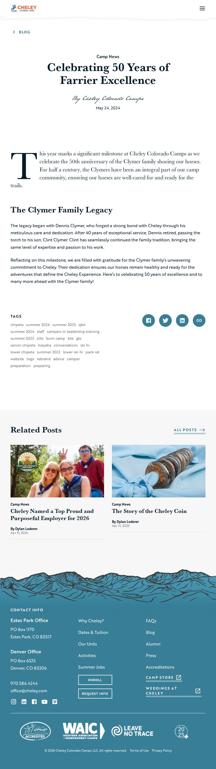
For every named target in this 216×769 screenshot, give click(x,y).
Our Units (87, 644)
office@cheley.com (29, 690)
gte (78, 338)
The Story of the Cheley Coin (150, 511)
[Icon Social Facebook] (34, 702)
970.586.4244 (24, 683)
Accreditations (160, 667)
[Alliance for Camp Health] (181, 731)
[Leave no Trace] (132, 731)
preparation (21, 366)
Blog (150, 632)
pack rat (92, 352)
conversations (66, 345)
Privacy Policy (162, 750)
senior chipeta (23, 345)
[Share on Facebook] (148, 320)
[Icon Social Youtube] (44, 702)
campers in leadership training (73, 331)
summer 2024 (22, 331)
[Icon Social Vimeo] (55, 702)
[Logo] (24, 7)
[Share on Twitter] (165, 320)
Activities (87, 655)
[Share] (199, 320)
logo (30, 359)
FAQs (151, 621)
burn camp (55, 338)
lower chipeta (22, 352)
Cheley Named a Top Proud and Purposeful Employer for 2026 (52, 514)
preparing (41, 366)
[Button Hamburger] (202, 8)
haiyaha (44, 345)
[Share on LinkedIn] (182, 320)
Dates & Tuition (93, 632)
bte (70, 338)
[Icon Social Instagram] (14, 702)
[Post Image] (57, 471)
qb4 (81, 325)
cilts (40, 338)
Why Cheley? (91, 621)
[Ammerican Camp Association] (35, 731)
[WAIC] (84, 731)
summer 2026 (38, 325)
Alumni (153, 644)
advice (58, 359)
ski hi (85, 345)
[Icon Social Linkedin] (24, 702)
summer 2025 (64, 325)
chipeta (17, 325)
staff (40, 331)
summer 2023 (22, 338)
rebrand (44, 359)
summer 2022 (48, 352)
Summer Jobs (91, 667)
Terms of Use (139, 750)
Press (151, 655)
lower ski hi (73, 352)
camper (73, 359)
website (17, 359)
